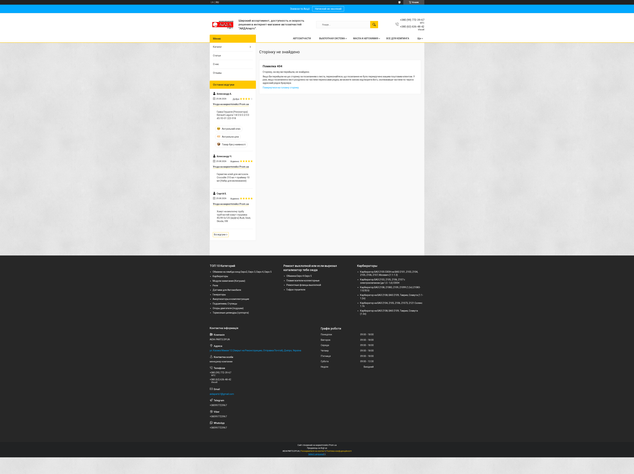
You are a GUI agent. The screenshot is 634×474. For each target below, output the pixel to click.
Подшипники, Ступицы (225, 303)
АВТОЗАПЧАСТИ (302, 38)
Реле (215, 285)
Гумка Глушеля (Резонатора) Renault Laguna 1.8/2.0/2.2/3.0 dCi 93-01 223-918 (233, 115)
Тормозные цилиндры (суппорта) (231, 312)
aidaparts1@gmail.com (222, 394)
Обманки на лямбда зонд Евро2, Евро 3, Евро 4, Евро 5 (242, 271)
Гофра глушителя (295, 289)
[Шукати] (374, 24)
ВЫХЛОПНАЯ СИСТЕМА (332, 38)
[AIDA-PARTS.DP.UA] (223, 24)
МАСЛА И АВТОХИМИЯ (365, 38)
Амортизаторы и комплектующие (231, 299)
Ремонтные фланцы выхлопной (303, 285)
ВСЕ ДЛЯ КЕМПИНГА (397, 38)
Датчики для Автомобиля (227, 290)
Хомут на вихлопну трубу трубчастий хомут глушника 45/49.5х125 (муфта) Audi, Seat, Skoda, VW (234, 216)
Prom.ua (333, 445)
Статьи (217, 55)
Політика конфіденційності (339, 451)
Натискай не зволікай (328, 8)
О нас (216, 64)
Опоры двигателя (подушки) (228, 308)
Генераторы (219, 294)
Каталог (217, 47)
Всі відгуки (220, 234)
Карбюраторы (220, 276)
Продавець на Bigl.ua (317, 448)
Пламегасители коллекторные (302, 280)
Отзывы (217, 73)
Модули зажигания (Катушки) (229, 281)
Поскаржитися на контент (313, 451)
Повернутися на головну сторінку (281, 87)
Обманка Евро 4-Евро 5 (299, 276)
